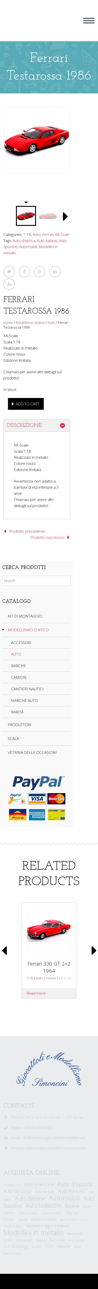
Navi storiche (76, 1240)
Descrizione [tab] (24, 425)
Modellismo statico (30, 322)
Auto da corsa (17, 1191)
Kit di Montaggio (25, 616)
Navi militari (57, 1240)
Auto (36, 234)
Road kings (20, 1247)
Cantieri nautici (27, 688)
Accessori (21, 642)
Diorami (23, 1220)
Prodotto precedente (27, 531)
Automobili (28, 246)
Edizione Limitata (44, 1219)
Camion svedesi (28, 1213)
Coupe (8, 1219)
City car (72, 1213)
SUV (49, 1246)
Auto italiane (47, 240)
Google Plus (39, 271)
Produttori (19, 724)
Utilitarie (63, 1246)
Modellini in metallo (33, 1232)
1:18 (27, 234)
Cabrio (87, 1206)
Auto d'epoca (24, 240)
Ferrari (47, 234)
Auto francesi (71, 1191)
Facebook (24, 271)
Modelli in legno (13, 1226)
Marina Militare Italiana (74, 1220)
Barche (18, 665)
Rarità (17, 712)
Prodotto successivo (47, 537)
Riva (6, 1247)
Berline (72, 1206)
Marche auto (24, 700)
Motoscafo (24, 1240)
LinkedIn (55, 271)
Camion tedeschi (51, 1213)
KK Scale (62, 234)
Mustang (41, 1240)
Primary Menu (89, 21)
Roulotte (37, 1247)
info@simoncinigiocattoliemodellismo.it (53, 1137)
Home (8, 322)
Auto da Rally (44, 1191)
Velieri (78, 1247)
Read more (36, 993)
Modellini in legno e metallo (48, 1225)
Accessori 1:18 (12, 1185)
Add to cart (27, 403)
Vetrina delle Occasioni (32, 752)
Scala (13, 738)
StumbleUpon (9, 284)
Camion (18, 677)
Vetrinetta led (11, 1253)
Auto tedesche (43, 1205)
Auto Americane (39, 1184)
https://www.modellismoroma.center (57, 1147)
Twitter (9, 271)
